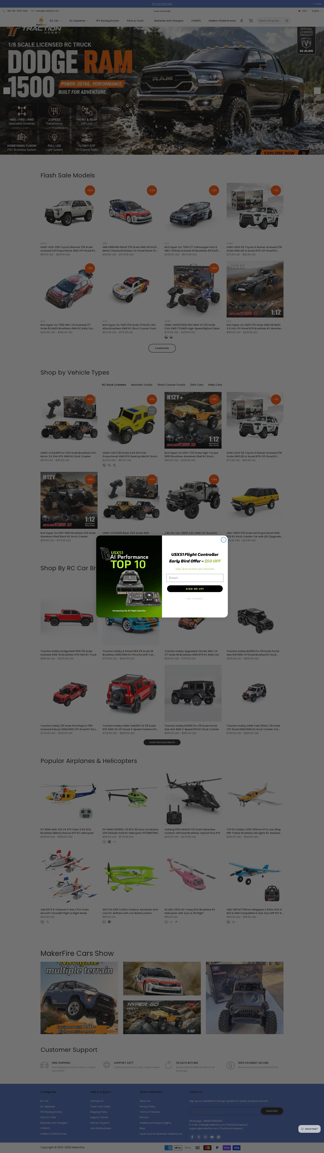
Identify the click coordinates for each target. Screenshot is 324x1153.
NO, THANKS (195, 599)
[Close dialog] (223, 539)
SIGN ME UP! (195, 589)
